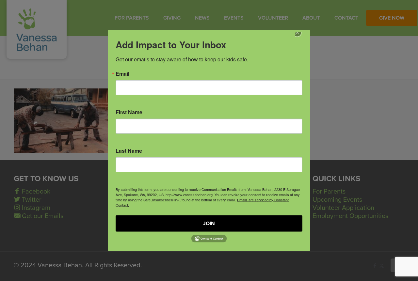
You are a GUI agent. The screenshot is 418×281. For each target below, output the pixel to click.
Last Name (129, 150)
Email (122, 73)
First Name (129, 112)
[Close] (301, 37)
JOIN (209, 223)
